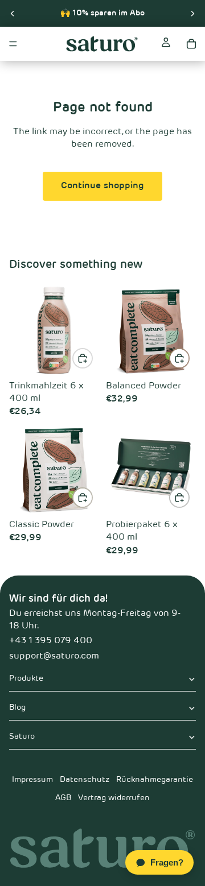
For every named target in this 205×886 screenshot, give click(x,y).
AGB (63, 798)
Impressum (32, 780)
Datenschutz (84, 780)
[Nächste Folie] (192, 13)
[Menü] (13, 44)
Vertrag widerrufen (114, 798)
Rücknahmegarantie (154, 780)
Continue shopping (102, 186)
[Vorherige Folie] (12, 13)
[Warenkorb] (191, 43)
